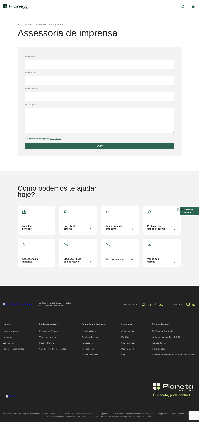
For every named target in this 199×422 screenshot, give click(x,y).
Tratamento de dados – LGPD (166, 337)
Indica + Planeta (46, 343)
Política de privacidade (162, 331)
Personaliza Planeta (48, 331)
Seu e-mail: (30, 72)
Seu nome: (30, 56)
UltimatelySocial (108, 305)
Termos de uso (159, 343)
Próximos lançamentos (13, 349)
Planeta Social (127, 349)
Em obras (7, 337)
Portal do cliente (88, 331)
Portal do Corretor (89, 337)
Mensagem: (30, 104)
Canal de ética (158, 349)
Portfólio (125, 337)
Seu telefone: (31, 88)
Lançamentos (9, 343)
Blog (123, 354)
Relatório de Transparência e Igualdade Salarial (174, 354)
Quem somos (127, 331)
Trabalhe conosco (89, 354)
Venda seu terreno (47, 337)
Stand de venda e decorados (52, 349)
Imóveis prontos (10, 331)
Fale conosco (25, 24)
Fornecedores (87, 343)
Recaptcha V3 (55, 139)
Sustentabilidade (129, 343)
